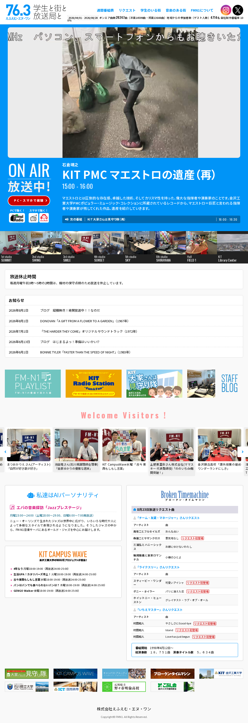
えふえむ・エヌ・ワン (36, 12)
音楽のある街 (176, 10)
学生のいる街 (150, 10)
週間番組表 (105, 10)
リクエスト (127, 10)
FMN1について (202, 10)
